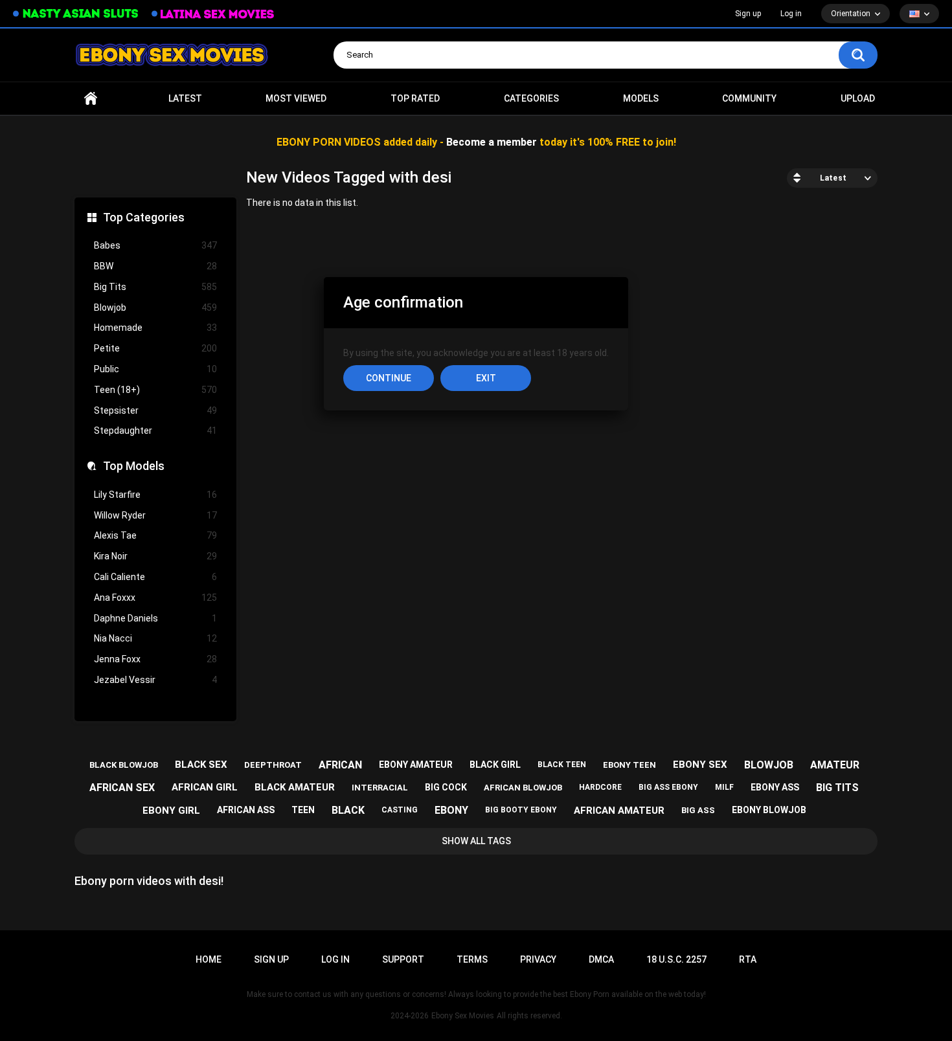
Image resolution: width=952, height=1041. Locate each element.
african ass (246, 810)
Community (749, 98)
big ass (698, 810)
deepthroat (273, 765)
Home (90, 98)
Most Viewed (296, 98)
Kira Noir (155, 556)
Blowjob (155, 307)
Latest (185, 98)
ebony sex (700, 764)
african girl (205, 787)
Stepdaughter (155, 430)
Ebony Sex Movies (462, 1015)
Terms (472, 959)
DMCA (601, 959)
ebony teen (629, 765)
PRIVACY (538, 959)
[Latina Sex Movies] (213, 14)
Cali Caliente (155, 577)
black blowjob (123, 765)
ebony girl (171, 810)
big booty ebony (521, 809)
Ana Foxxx (155, 597)
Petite (155, 348)
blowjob (768, 765)
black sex (201, 764)
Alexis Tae (155, 535)
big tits (837, 787)
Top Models (133, 466)
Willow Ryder (155, 515)
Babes (155, 245)
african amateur (619, 810)
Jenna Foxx (155, 659)
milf (724, 787)
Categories (531, 98)
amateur (834, 765)
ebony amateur (416, 764)
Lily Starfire (155, 494)
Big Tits (155, 287)
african (340, 765)
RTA (747, 959)
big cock (446, 787)
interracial (380, 787)
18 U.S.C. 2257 (676, 959)
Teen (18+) (155, 390)
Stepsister (155, 410)
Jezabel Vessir (155, 680)
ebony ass (775, 787)
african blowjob (523, 787)
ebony (451, 810)
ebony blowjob (769, 810)
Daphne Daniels (155, 618)
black (348, 810)
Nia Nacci (155, 638)
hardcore (600, 787)
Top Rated (415, 98)
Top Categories (144, 217)
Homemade (155, 327)
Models (641, 98)
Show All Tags (476, 841)
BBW (155, 266)
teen (303, 810)
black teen (562, 764)
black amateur (295, 787)
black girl (495, 764)
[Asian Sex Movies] (76, 14)
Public (155, 369)
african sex (122, 787)
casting (399, 809)
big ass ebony (668, 787)
